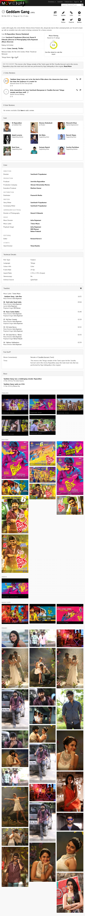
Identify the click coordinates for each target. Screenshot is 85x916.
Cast (5, 118)
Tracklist (6, 288)
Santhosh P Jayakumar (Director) (17, 37)
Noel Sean (15, 147)
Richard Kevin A (36, 239)
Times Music (35, 224)
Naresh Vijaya (71, 135)
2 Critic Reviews (9, 73)
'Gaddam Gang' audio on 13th (14, 384)
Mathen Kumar (36, 188)
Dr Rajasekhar (10, 34)
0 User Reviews (9, 105)
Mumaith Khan (71, 123)
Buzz (5, 374)
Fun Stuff (7, 352)
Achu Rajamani (36, 220)
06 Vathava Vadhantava (11, 342)
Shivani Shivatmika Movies (40, 185)
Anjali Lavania (17, 135)
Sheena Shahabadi (22, 34)
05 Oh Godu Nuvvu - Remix (12, 335)
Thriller (20, 48)
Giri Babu (42, 135)
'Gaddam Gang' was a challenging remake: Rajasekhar (22, 379)
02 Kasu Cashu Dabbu (11, 312)
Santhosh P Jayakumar (39, 174)
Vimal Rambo (35, 246)
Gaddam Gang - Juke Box (12, 296)
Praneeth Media (36, 195)
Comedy (14, 48)
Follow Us (68, 2)
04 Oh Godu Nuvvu (9, 327)
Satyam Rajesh (44, 147)
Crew (5, 165)
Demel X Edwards (37, 213)
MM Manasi (35, 229)
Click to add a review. (25, 110)
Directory (51, 2)
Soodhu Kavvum (43, 357)
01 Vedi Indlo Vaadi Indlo (12, 302)
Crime (9, 48)
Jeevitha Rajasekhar (38, 181)
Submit (59, 2)
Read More (68, 66)
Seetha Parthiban (72, 147)
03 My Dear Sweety (10, 319)
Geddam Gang (17, 11)
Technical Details (9, 254)
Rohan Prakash (36, 231)
